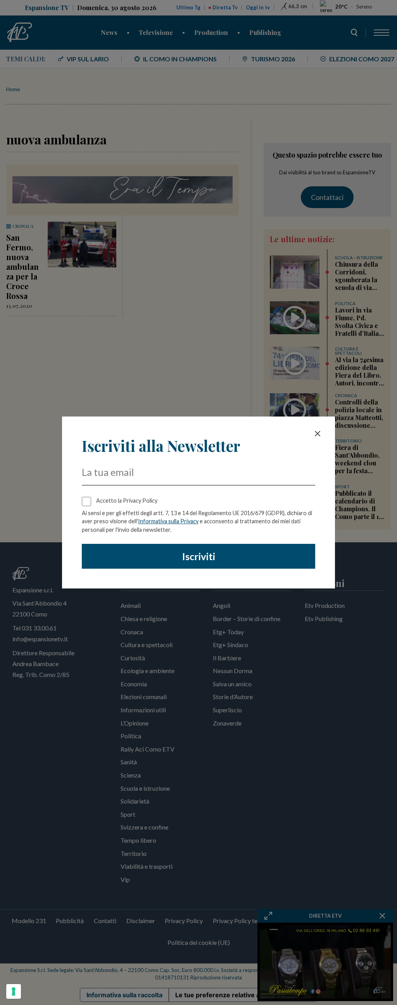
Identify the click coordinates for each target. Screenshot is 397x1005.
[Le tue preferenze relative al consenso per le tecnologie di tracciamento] (13, 991)
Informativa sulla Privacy (168, 521)
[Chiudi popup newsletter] (317, 433)
